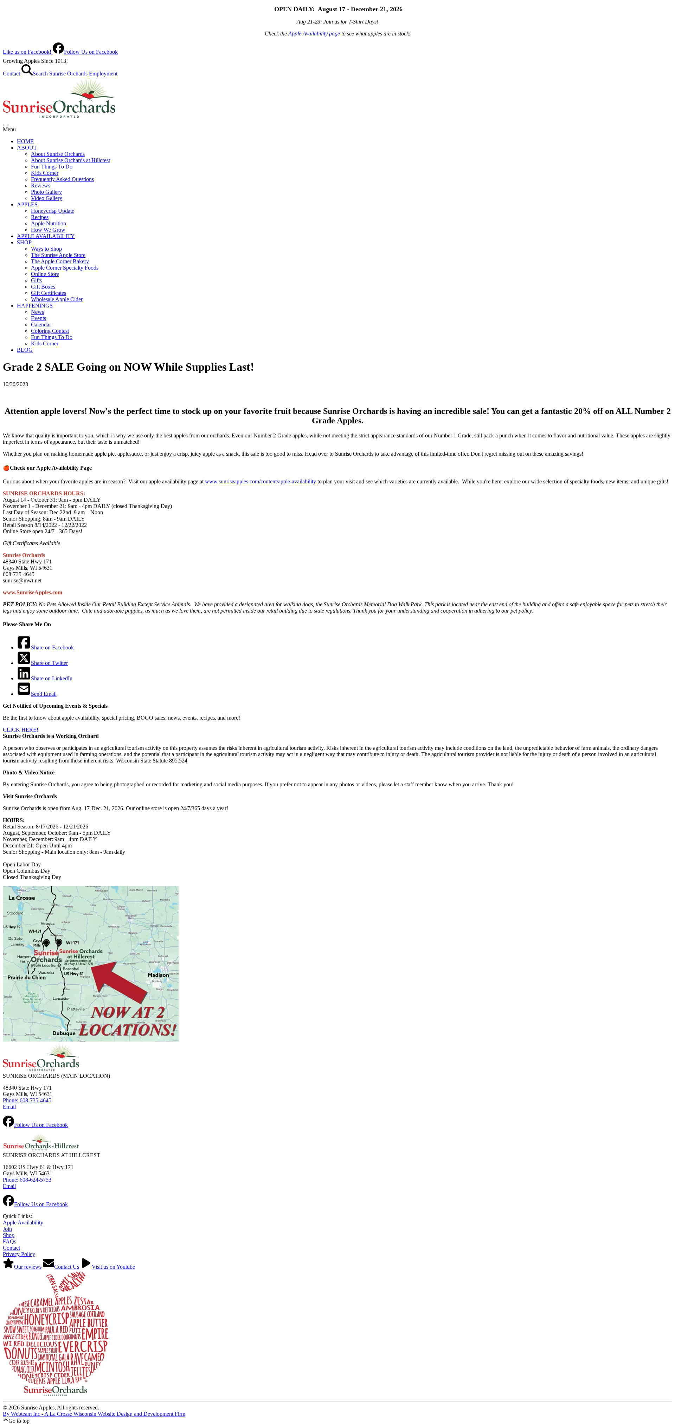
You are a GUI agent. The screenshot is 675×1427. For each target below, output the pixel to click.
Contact (11, 74)
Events (38, 318)
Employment (103, 74)
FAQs (9, 1241)
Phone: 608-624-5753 (27, 1180)
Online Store (45, 274)
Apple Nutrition (48, 223)
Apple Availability (23, 1222)
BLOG (25, 350)
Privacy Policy (19, 1254)
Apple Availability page (314, 34)
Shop (8, 1235)
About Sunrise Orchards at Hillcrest (70, 160)
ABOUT (27, 148)
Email (9, 1107)
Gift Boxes (43, 287)
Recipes (40, 217)
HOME (25, 141)
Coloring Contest (50, 331)
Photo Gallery (46, 192)
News (37, 312)
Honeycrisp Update (52, 211)
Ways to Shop (46, 249)
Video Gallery (46, 198)
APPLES (27, 204)
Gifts (36, 280)
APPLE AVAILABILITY (46, 236)
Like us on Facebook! (60, 52)
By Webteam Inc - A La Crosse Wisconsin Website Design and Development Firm (94, 1414)
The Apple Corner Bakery (60, 261)
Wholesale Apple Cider (57, 299)
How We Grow (48, 230)
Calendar (41, 325)
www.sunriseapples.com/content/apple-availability (261, 481)
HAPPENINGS (35, 306)
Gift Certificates (48, 293)
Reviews (40, 186)
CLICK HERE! (20, 730)
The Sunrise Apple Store (58, 255)
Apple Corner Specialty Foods (64, 268)
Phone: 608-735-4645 (27, 1100)
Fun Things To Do (51, 167)
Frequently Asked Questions (62, 179)
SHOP (24, 242)
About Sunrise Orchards (58, 154)
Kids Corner (44, 173)
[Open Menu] (5, 125)
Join (7, 1229)
